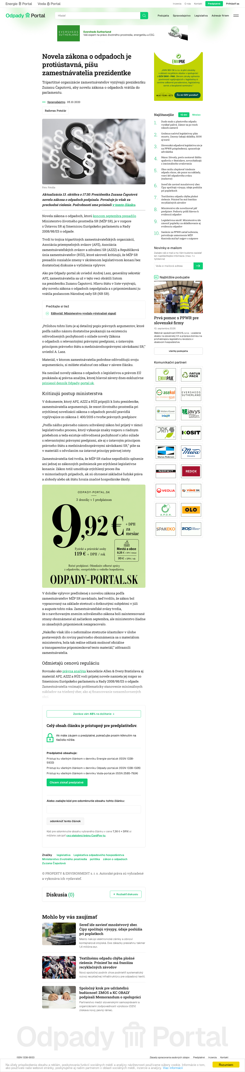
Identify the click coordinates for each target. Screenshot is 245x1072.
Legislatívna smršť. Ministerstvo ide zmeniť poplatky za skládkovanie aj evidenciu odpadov (181, 223)
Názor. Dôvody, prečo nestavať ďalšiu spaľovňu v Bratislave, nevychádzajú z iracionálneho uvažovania (181, 160)
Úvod (25, 16)
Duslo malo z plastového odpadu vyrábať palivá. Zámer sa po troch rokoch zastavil (179, 124)
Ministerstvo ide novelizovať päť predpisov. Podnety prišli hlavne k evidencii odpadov (180, 211)
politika (95, 859)
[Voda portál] (49, 4)
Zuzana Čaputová (54, 863)
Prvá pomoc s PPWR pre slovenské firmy (176, 320)
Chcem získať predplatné (66, 782)
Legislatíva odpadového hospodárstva (99, 855)
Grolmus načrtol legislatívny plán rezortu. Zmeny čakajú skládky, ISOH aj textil (181, 136)
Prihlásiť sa (232, 3)
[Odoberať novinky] (198, 265)
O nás (188, 3)
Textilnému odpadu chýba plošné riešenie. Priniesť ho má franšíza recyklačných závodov (179, 199)
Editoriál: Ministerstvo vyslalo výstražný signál (83, 313)
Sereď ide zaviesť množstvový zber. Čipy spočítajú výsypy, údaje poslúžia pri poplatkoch (181, 187)
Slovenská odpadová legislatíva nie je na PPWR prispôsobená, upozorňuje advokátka (181, 148)
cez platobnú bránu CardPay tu (85, 835)
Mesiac (196, 114)
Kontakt (198, 3)
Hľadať (144, 15)
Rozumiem (226, 1064)
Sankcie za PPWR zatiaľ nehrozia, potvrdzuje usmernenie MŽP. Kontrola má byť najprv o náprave (179, 235)
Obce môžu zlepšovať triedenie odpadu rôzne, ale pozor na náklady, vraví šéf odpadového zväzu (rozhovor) (181, 174)
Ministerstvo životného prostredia (64, 859)
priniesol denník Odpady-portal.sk (68, 383)
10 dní (183, 114)
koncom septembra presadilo (114, 216)
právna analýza (74, 671)
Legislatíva (201, 15)
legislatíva (64, 855)
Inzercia (177, 3)
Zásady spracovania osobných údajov (170, 1057)
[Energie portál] (19, 4)
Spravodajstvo (181, 15)
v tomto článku (123, 205)
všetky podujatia (178, 351)
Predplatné (214, 3)
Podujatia (163, 15)
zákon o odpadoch (115, 859)
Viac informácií (173, 1067)
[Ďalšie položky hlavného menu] (236, 15)
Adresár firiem (220, 15)
